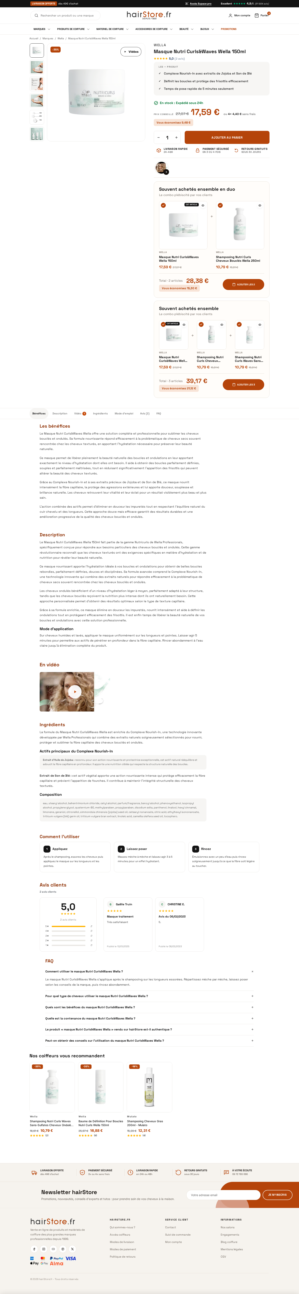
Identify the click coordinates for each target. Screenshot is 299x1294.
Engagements (230, 1234)
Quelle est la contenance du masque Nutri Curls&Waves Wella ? (149, 1018)
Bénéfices (39, 413)
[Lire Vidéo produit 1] (161, 168)
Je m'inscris (277, 1195)
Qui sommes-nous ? (122, 1227)
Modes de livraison (122, 1242)
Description (59, 413)
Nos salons (228, 1227)
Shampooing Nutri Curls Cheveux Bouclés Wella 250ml (238, 259)
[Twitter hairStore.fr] (72, 1249)
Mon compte (173, 1242)
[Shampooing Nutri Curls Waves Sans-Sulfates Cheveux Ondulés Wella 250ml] (249, 334)
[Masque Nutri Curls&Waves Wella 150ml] (183, 225)
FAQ (158, 413)
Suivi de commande (178, 1234)
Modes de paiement (123, 1249)
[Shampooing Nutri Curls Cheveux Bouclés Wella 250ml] (240, 225)
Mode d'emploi (124, 413)
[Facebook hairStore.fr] (34, 1249)
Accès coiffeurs (120, 1234)
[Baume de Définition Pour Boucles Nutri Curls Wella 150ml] (100, 1087)
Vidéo (79, 413)
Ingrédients (100, 413)
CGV (223, 1256)
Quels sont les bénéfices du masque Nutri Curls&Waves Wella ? (149, 1007)
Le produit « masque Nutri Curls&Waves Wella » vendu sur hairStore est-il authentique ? (149, 1029)
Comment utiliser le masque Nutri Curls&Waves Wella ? (149, 971)
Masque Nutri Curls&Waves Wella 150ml (179, 259)
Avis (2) (145, 413)
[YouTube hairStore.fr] (53, 1249)
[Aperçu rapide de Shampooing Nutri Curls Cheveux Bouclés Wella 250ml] (259, 205)
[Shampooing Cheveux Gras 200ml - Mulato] (149, 1087)
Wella (61, 38)
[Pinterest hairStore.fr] (63, 1249)
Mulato (132, 1116)
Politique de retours (122, 1256)
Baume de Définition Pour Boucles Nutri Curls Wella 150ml (101, 1123)
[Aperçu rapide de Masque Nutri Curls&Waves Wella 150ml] (203, 205)
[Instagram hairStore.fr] (44, 1249)
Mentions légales (232, 1249)
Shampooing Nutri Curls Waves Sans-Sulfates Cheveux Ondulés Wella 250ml (248, 359)
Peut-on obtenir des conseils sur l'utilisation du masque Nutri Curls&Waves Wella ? (149, 1040)
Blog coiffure (229, 1242)
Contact (170, 1227)
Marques (48, 38)
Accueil (33, 38)
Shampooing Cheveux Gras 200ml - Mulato (145, 1123)
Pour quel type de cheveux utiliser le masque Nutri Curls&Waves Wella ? (149, 996)
